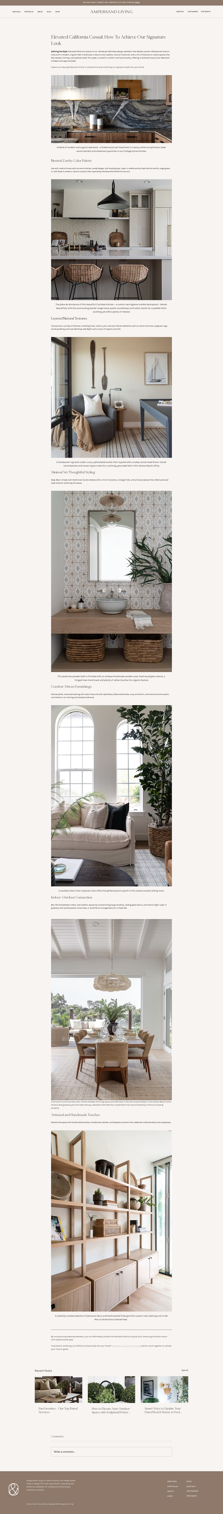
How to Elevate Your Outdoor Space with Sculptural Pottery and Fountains (111, 1410)
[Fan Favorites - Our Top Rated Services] (58, 1389)
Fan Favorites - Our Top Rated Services (58, 1410)
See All (185, 1370)
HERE (137, 2)
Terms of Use (31, 1504)
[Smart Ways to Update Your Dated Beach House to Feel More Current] (164, 1389)
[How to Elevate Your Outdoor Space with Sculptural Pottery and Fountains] (111, 1389)
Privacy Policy (41, 1504)
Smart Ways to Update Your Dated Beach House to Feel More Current (163, 1410)
